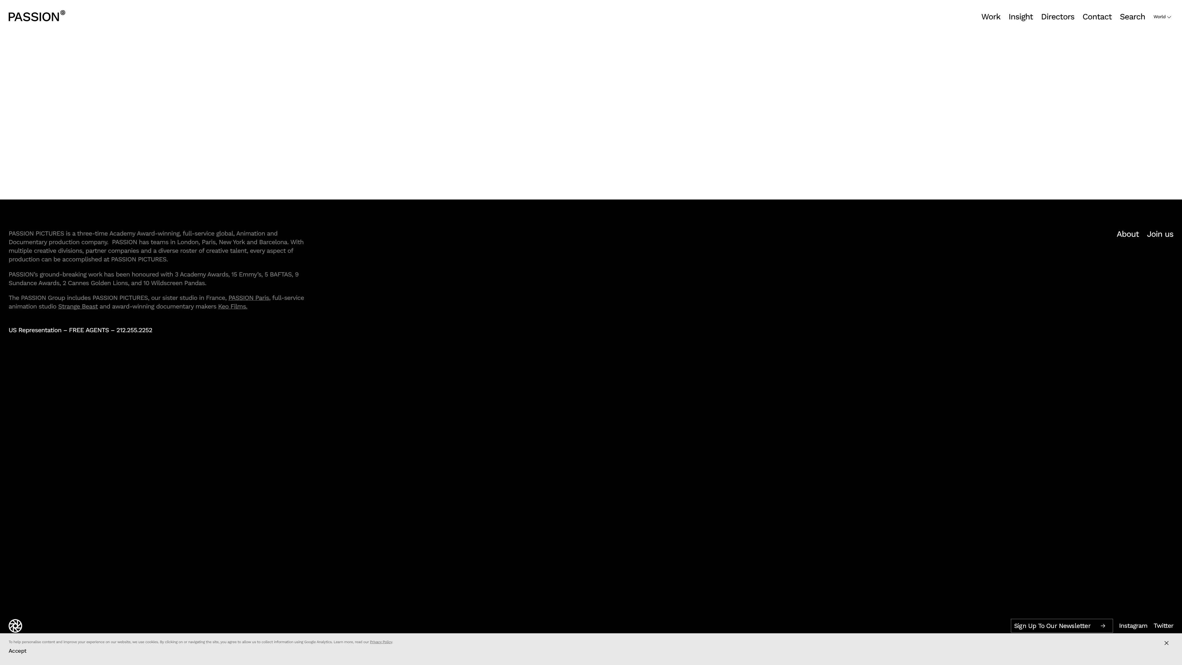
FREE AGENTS (89, 330)
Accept (17, 650)
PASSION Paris (248, 297)
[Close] (1166, 643)
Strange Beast (78, 306)
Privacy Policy (381, 642)
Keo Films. (232, 306)
